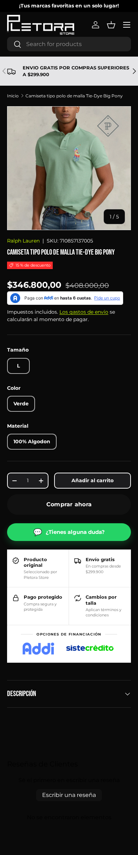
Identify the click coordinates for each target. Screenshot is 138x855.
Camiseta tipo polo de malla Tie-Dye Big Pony (74, 95)
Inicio (13, 95)
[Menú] (126, 25)
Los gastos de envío (83, 312)
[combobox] (69, 44)
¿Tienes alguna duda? (69, 532)
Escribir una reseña (69, 795)
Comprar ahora (69, 504)
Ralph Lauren (23, 241)
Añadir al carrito (92, 480)
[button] (111, 25)
